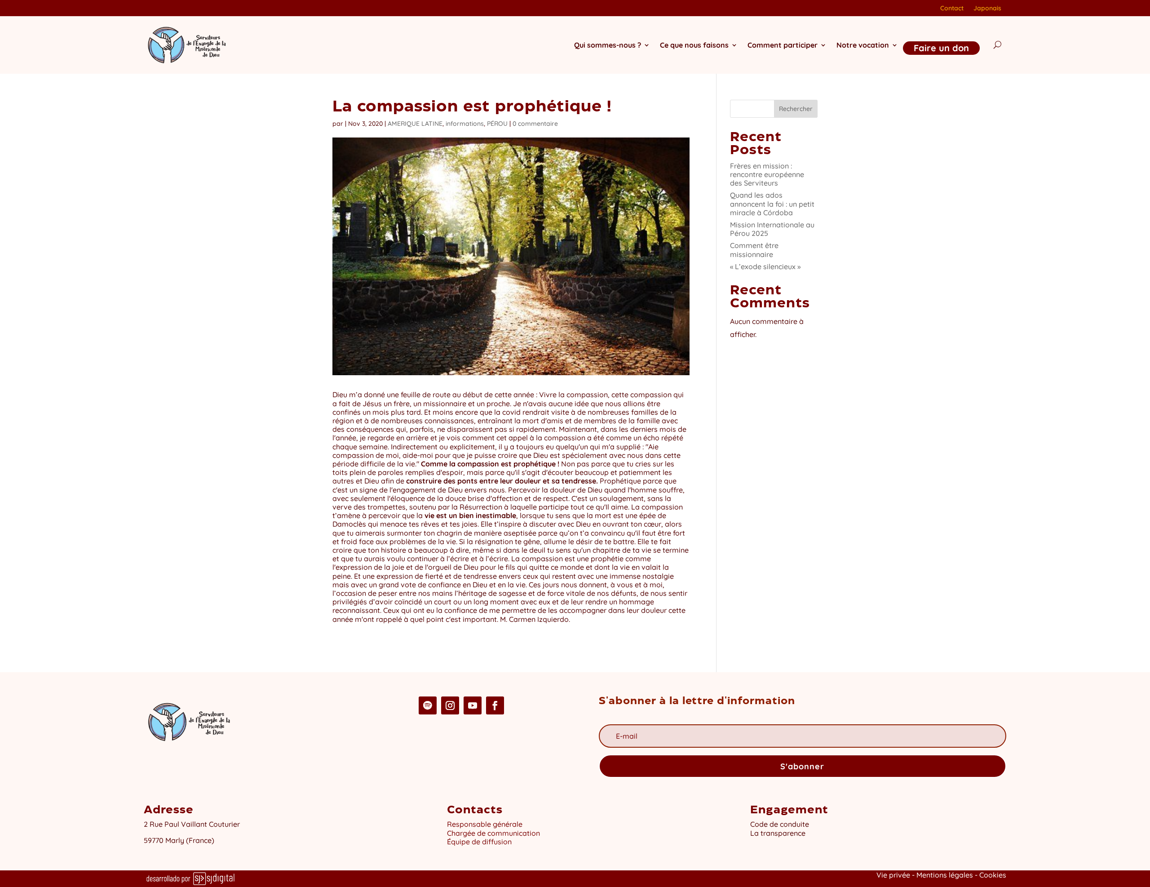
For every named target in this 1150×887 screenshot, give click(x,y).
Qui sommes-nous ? (607, 44)
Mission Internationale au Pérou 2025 (772, 229)
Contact (952, 8)
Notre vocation (862, 44)
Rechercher (796, 109)
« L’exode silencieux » (765, 266)
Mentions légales (944, 874)
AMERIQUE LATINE (415, 124)
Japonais (987, 8)
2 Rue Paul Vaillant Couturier (192, 824)
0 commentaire (535, 124)
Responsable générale (484, 824)
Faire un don (941, 47)
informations (465, 124)
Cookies (992, 874)
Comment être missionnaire (754, 249)
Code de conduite (779, 824)
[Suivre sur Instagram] (450, 705)
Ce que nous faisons (694, 44)
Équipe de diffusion (479, 841)
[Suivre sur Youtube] (473, 705)
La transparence (777, 833)
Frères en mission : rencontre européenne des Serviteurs (767, 174)
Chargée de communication (493, 833)
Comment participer (783, 44)
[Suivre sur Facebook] (495, 705)
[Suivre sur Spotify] (428, 705)
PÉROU (497, 124)
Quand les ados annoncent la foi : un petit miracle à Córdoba (772, 204)
